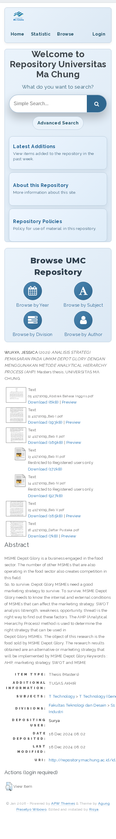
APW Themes (63, 803)
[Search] (96, 103)
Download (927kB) (45, 495)
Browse (65, 33)
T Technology (62, 696)
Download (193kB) (45, 422)
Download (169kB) (45, 442)
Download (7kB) (43, 536)
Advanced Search (58, 122)
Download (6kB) (43, 402)
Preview (69, 402)
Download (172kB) (45, 469)
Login (99, 33)
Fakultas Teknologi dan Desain (77, 705)
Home (17, 33)
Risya (94, 809)
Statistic (41, 33)
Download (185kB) (45, 515)
